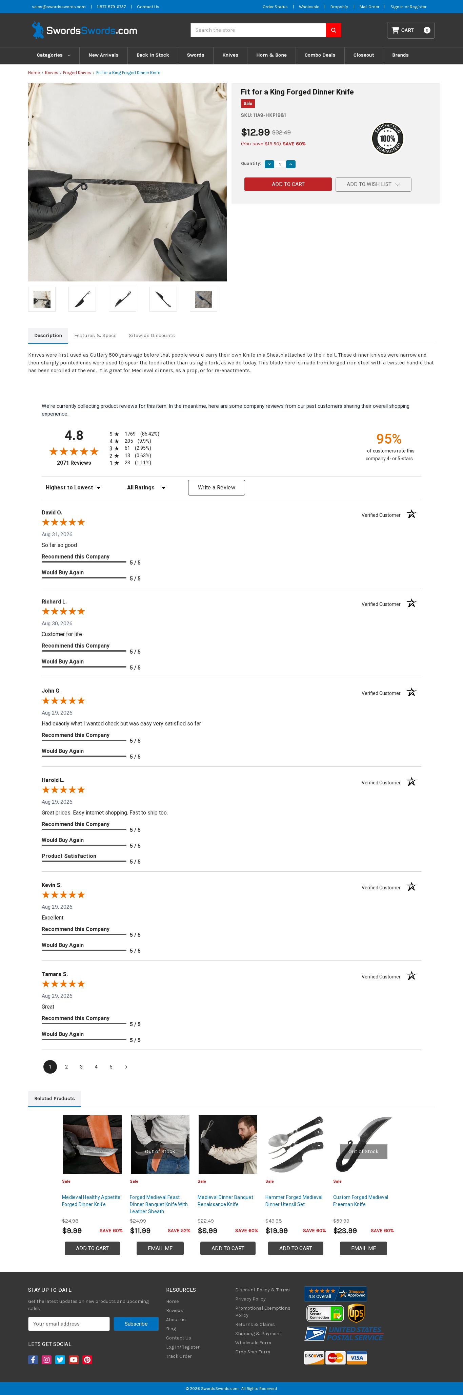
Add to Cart (92, 1248)
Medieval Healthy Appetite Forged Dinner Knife (91, 1201)
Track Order (179, 1356)
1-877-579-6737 (111, 6)
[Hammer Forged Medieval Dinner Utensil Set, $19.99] (295, 1144)
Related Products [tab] (54, 1098)
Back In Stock (153, 55)
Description (48, 335)
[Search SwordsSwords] (333, 30)
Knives (230, 55)
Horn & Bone (271, 55)
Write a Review (216, 487)
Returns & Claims (255, 1324)
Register (418, 6)
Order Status (275, 6)
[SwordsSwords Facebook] (32, 1359)
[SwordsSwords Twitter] (59, 1359)
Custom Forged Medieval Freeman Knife (360, 1201)
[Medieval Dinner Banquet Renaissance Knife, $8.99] (228, 1144)
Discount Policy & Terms (262, 1290)
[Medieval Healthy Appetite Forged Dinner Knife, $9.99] (92, 1144)
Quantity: (251, 163)
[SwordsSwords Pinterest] (86, 1359)
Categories (50, 55)
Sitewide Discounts (152, 335)
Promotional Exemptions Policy (262, 1311)
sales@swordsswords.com (59, 6)
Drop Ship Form (252, 1352)
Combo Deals (320, 55)
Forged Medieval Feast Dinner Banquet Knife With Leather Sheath (159, 1204)
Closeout (364, 55)
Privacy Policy (250, 1299)
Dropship (339, 6)
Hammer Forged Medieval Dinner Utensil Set (294, 1201)
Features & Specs (95, 335)
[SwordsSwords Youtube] (73, 1359)
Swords (195, 55)
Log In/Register (183, 1347)
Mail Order (369, 6)
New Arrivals (103, 55)
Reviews (174, 1310)
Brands (400, 55)
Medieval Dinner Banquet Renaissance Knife (225, 1201)
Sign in (397, 6)
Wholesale (309, 6)
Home (172, 1301)
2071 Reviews (81, 463)
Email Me (160, 1248)
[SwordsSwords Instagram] (46, 1359)
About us (176, 1320)
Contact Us (148, 6)
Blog (171, 1329)
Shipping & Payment (258, 1333)
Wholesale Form (253, 1343)
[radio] (133, 434)
